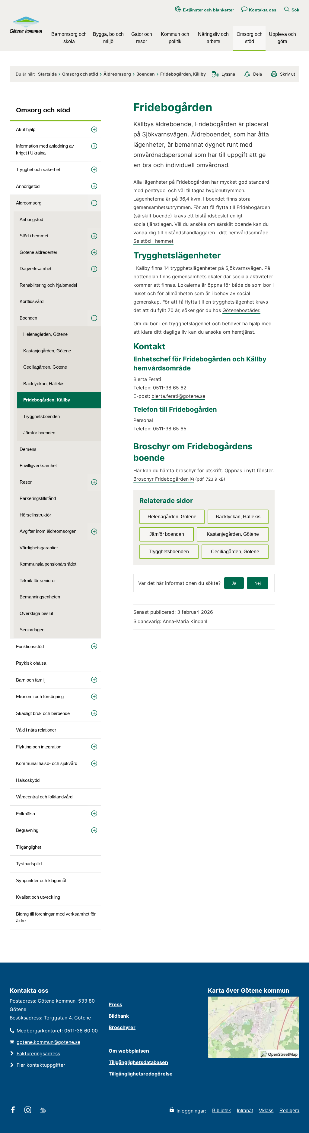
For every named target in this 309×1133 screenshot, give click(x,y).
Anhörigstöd (28, 186)
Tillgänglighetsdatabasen (138, 1062)
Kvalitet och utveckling (38, 897)
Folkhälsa (25, 813)
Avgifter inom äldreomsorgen (48, 531)
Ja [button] (234, 583)
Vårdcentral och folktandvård (44, 796)
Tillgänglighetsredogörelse (141, 1074)
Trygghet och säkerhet (38, 169)
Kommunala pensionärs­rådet (48, 563)
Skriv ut (287, 73)
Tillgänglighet (28, 847)
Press (115, 1004)
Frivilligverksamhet (38, 465)
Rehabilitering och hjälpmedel (48, 285)
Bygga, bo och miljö (108, 38)
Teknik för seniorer (38, 580)
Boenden (145, 73)
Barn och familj (30, 679)
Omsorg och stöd (250, 38)
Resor (26, 482)
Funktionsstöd (30, 646)
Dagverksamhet (35, 268)
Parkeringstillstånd (38, 498)
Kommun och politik (175, 38)
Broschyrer (122, 1027)
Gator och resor (141, 38)
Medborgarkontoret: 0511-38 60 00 (57, 1031)
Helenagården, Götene (45, 334)
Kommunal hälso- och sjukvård (46, 763)
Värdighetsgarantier (39, 547)
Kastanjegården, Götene (47, 350)
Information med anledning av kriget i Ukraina (45, 149)
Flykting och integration (38, 746)
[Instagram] (28, 1110)
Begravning (27, 830)
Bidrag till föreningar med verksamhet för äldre (56, 917)
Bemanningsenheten (40, 596)
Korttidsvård (31, 301)
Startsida (47, 73)
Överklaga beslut (36, 613)
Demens (28, 449)
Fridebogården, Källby (46, 399)
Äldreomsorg (117, 73)
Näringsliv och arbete (213, 38)
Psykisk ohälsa (31, 663)
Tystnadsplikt (29, 863)
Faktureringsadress (38, 1053)
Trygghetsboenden (41, 416)
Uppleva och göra (282, 38)
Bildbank (119, 1016)
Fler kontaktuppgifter (41, 1065)
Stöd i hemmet (34, 235)
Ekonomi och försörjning (40, 696)
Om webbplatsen (129, 1051)
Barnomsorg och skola (69, 38)
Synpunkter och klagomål (41, 880)
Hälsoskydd (28, 780)
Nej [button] (257, 583)
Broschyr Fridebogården (163, 479)
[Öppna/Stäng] (94, 129)
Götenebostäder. (241, 310)
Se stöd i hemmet (153, 241)
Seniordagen (32, 629)
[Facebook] (14, 1110)
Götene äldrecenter (38, 252)
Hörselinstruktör (35, 514)
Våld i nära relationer (36, 729)
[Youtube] (43, 1110)
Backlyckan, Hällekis (44, 383)
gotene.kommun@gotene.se (48, 1042)
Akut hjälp (25, 129)
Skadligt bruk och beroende (43, 713)
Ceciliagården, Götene (45, 367)
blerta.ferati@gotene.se (178, 396)
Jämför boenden (39, 432)
